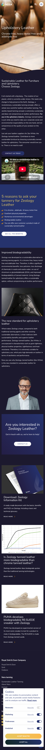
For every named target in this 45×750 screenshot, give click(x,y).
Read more (32, 700)
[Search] (35, 4)
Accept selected (23, 736)
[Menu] (41, 4)
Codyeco (5, 670)
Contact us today (13, 153)
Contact (4, 687)
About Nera (6, 684)
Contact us (23, 444)
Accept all (23, 742)
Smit (3, 667)
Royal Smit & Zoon (9, 664)
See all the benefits (14, 234)
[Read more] (22, 492)
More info (30, 708)
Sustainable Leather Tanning (12, 682)
